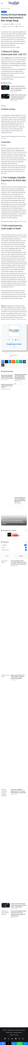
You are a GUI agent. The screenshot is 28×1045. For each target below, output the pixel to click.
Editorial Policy (9, 1032)
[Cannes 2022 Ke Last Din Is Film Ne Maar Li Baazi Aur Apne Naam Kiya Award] (21, 439)
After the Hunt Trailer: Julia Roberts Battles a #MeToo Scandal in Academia (17, 676)
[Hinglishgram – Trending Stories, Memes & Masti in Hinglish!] (14, 3)
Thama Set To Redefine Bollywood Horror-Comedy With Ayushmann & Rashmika (18, 791)
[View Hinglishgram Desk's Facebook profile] (9, 339)
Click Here (3, 138)
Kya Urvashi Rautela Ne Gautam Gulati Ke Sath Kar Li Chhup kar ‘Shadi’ (7, 377)
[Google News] (14, 355)
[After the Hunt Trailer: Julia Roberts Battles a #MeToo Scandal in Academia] (6, 731)
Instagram (13, 319)
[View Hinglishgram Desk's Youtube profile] (15, 339)
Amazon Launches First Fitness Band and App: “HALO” (7, 386)
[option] (14, 517)
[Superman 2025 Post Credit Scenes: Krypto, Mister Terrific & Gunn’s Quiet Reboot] (5, 87)
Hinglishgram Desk (14, 344)
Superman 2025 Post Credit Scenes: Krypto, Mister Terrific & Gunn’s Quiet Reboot (18, 88)
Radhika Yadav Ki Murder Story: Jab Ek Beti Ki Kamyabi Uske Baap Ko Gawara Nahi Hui (19, 96)
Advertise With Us (18, 1032)
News (3, 547)
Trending (8, 8)
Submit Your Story (14, 1034)
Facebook (7, 319)
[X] (6, 361)
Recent (7, 556)
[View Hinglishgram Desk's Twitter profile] (12, 339)
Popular (21, 556)
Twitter (19, 319)
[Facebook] (2, 361)
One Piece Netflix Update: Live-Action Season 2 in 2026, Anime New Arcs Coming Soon (18, 562)
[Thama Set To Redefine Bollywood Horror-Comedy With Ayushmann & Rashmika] (6, 845)
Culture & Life (5, 549)
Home (3, 8)
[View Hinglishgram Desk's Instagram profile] (19, 339)
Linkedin (24, 319)
